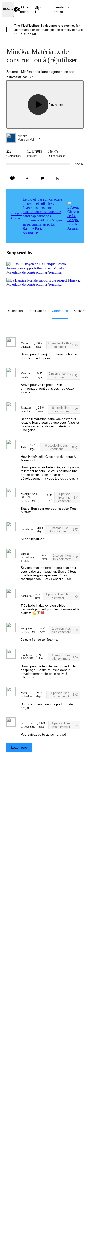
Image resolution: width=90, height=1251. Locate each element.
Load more (19, 747)
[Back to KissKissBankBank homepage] (17, 9)
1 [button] (66, 497)
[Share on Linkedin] (57, 178)
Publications (37, 311)
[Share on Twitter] (42, 178)
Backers (79, 311)
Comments (60, 311)
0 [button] (61, 345)
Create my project (61, 9)
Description (14, 311)
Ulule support (25, 34)
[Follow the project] (12, 178)
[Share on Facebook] (27, 178)
